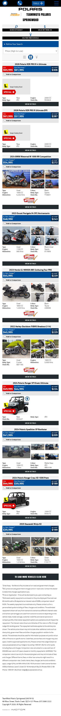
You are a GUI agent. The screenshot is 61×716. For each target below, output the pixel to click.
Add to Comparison (13, 74)
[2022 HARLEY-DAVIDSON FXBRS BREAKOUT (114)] (30, 349)
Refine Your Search (13, 44)
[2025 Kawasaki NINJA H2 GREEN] (30, 546)
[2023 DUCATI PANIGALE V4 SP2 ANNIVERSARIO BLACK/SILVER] (30, 235)
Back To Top (30, 685)
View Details (30, 104)
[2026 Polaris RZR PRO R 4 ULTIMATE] (30, 86)
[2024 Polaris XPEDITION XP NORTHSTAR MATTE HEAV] (30, 451)
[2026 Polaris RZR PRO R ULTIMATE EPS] (30, 133)
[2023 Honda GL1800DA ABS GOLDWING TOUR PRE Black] (30, 292)
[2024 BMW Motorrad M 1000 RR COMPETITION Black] (30, 179)
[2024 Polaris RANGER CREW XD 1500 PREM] (30, 500)
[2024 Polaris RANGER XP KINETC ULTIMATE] (30, 405)
